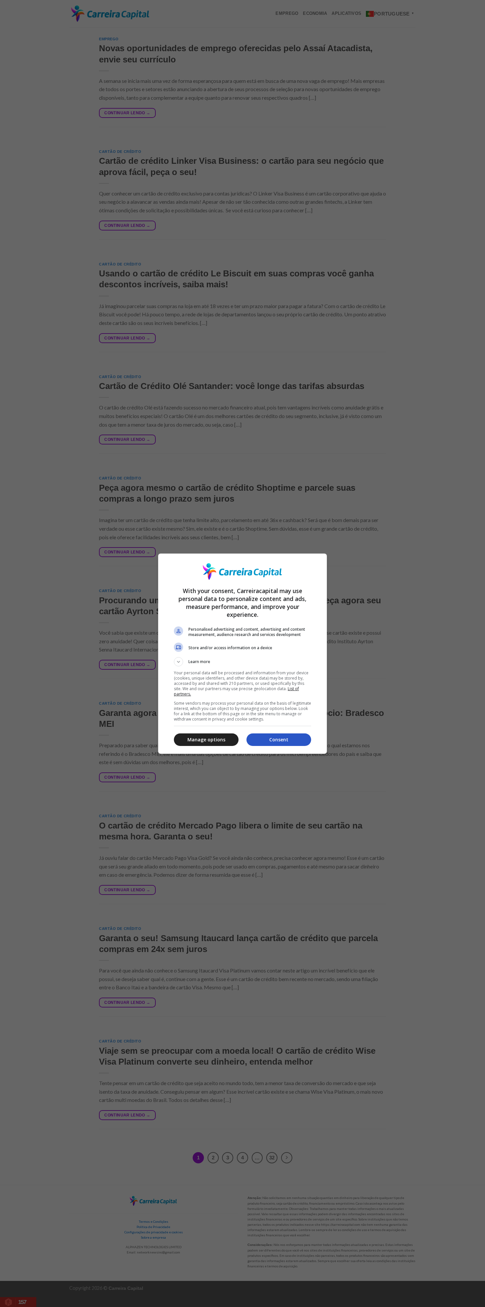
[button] (242, 661)
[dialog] (242, 653)
